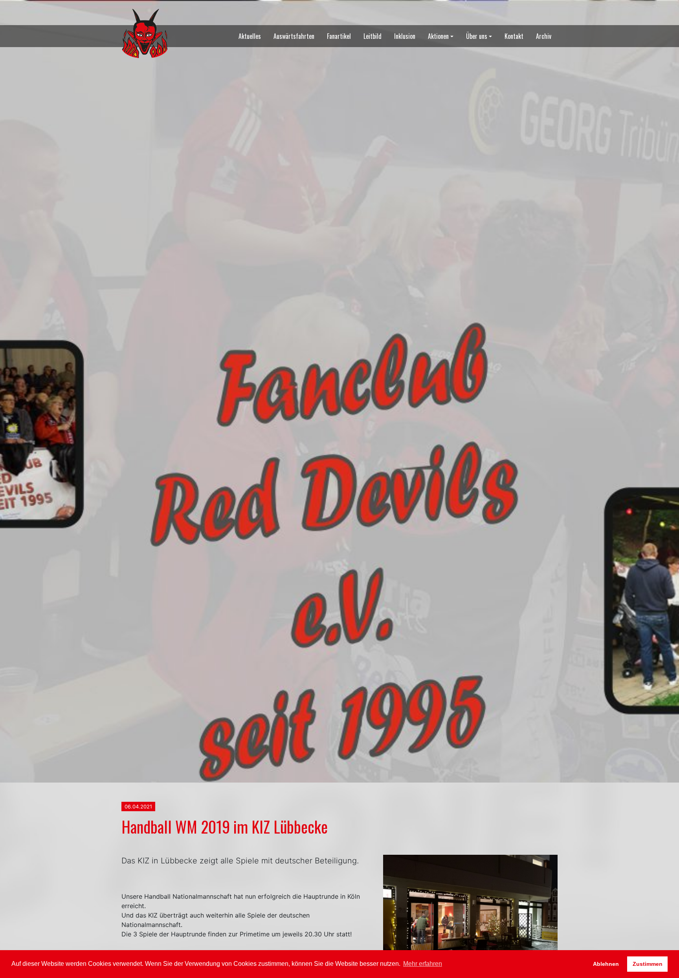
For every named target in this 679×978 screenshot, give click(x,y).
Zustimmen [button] (647, 964)
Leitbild (372, 36)
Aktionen (438, 36)
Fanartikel (339, 36)
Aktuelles (250, 36)
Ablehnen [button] (606, 964)
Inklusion (404, 36)
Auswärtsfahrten (293, 36)
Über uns (476, 36)
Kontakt (514, 36)
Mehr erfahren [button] (422, 963)
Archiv (543, 36)
